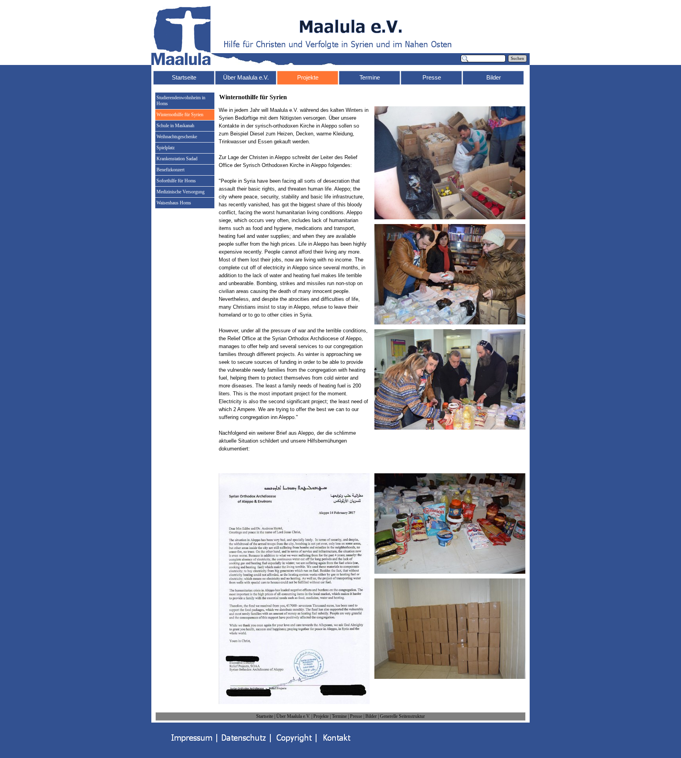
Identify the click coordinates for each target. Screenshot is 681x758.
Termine (339, 716)
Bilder (371, 716)
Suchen (517, 58)
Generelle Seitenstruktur (402, 716)
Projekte (321, 716)
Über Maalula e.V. (293, 716)
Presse (356, 716)
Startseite (264, 716)
